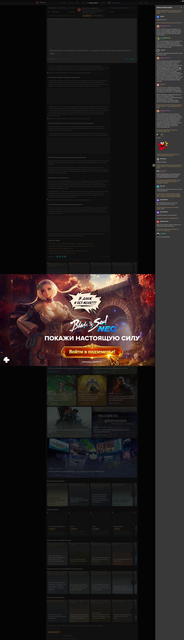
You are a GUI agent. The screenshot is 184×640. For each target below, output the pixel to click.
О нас (58, 625)
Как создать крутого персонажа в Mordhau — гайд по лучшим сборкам (70, 243)
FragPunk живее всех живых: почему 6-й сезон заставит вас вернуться (168, 155)
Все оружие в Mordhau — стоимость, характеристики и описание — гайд (71, 246)
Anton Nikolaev (164, 199)
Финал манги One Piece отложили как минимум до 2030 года (167, 130)
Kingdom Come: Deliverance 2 (120, 8)
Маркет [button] (97, 2)
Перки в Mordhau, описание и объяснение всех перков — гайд (68, 251)
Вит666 (162, 16)
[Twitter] (133, 59)
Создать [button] (56, 12)
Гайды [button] (77, 2)
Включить (74, 638)
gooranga (162, 50)
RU (102, 625)
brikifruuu (162, 233)
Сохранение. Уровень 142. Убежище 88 (167, 218)
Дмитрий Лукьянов (165, 38)
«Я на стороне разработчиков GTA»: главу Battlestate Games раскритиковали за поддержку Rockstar (168, 181)
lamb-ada (162, 84)
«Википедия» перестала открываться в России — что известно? (168, 229)
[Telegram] (125, 59)
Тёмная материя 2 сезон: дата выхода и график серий (168, 208)
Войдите (51, 292)
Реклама (54, 625)
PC (50, 259)
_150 (161, 134)
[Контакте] (128, 59)
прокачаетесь (66, 126)
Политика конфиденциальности (85, 625)
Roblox (133, 8)
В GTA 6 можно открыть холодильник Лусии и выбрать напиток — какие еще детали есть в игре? (169, 12)
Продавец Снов (164, 221)
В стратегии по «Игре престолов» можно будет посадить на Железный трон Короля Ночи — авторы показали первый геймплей (168, 195)
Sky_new (162, 186)
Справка (49, 625)
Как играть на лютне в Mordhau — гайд (61, 248)
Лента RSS (96, 625)
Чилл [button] (103, 2)
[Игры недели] (134, 8)
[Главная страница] (40, 2)
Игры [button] (83, 2)
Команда (63, 625)
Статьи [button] (71, 2)
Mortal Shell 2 (63, 8)
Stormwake (163, 158)
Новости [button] (63, 2)
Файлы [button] (90, 2)
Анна (54, 59)
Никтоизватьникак (165, 25)
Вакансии (68, 625)
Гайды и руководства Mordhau (60, 259)
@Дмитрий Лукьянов (162, 87)
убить (91, 82)
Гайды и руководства (58, 15)
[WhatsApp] (130, 59)
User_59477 (163, 170)
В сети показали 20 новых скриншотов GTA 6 (169, 22)
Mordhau (51, 66)
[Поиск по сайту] (140, 2)
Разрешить (87, 15)
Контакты (74, 625)
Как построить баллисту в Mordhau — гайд (62, 253)
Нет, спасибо (98, 15)
